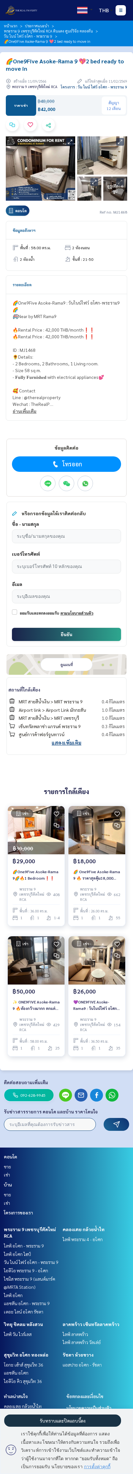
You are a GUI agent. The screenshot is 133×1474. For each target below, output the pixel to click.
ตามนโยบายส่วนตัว (76, 613)
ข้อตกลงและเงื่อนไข (84, 1396)
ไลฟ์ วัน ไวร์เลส (18, 1334)
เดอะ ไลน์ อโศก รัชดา (23, 1311)
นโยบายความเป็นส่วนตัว (88, 1408)
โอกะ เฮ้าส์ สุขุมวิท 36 (23, 1365)
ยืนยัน (66, 634)
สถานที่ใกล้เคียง (24, 689)
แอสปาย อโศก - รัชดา (82, 1365)
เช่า (7, 1174)
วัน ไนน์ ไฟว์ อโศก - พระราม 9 (28, 36)
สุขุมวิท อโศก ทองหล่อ (26, 1355)
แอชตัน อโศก (16, 1373)
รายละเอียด (22, 284)
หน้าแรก (10, 25)
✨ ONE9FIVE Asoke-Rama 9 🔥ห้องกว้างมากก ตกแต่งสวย (36, 1005)
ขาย (7, 1166)
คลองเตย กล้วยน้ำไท (84, 1229)
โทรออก (72, 464)
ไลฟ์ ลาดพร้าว (75, 1334)
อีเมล (17, 584)
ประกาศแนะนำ (37, 25)
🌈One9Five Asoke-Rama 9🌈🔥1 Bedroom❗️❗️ (35, 875)
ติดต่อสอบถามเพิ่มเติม (26, 1082)
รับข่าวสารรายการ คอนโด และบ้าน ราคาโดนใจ (51, 1111)
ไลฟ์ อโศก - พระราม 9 (24, 1246)
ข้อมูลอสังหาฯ (24, 230)
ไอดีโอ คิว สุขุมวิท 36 (23, 1381)
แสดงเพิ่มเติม (66, 742)
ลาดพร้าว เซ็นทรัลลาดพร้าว (91, 1324)
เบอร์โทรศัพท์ (26, 554)
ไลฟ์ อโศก (13, 1295)
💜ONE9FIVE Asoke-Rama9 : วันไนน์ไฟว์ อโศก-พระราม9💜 (95, 1005)
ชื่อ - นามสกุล (25, 524)
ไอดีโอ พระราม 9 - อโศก (26, 1270)
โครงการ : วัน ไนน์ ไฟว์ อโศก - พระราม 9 (94, 86)
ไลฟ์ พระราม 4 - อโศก (83, 1239)
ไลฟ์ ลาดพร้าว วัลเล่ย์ (82, 1342)
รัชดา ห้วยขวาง (78, 1355)
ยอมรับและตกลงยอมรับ (39, 613)
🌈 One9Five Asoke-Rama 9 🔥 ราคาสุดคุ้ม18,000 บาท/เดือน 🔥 (96, 875)
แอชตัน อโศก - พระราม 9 (27, 1303)
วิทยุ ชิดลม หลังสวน (23, 1324)
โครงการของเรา (18, 1212)
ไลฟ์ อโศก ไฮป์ (17, 1254)
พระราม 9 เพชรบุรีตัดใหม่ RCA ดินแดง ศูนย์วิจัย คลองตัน (48, 30)
